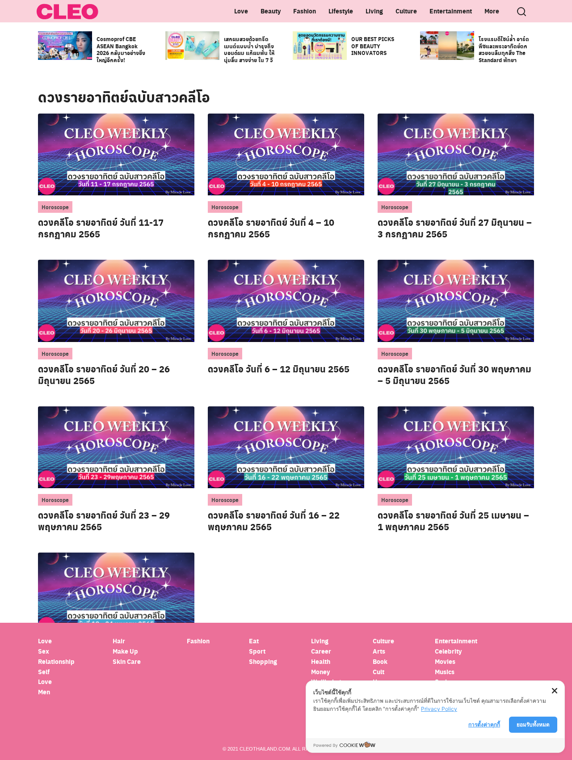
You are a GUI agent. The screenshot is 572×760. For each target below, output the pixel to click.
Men (44, 692)
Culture (406, 11)
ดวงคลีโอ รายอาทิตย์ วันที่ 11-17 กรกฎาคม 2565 (101, 228)
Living (374, 11)
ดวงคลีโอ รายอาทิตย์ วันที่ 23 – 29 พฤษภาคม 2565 (104, 520)
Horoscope (55, 207)
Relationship (56, 661)
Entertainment (450, 11)
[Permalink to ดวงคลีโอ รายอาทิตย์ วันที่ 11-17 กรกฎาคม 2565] (116, 154)
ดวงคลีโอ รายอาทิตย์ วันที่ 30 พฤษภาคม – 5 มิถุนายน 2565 (454, 374)
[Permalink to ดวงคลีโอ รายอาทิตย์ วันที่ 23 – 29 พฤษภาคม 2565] (116, 447)
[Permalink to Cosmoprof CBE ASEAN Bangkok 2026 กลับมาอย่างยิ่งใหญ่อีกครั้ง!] (65, 45)
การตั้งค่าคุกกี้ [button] (484, 724)
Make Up (125, 651)
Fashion (304, 11)
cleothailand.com (265, 749)
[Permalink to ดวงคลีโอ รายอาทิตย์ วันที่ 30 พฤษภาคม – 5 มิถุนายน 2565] (456, 300)
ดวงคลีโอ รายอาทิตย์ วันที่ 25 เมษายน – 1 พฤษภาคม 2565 (453, 520)
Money (320, 671)
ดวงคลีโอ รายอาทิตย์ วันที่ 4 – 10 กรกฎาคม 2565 (271, 228)
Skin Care (127, 661)
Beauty (271, 11)
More (491, 11)
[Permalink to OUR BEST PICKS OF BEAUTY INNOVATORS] (320, 45)
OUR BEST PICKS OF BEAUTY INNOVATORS (372, 46)
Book (380, 661)
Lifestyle (340, 11)
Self (44, 671)
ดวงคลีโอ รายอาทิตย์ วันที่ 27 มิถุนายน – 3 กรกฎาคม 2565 (455, 228)
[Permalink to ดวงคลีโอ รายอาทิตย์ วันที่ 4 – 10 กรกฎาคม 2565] (286, 154)
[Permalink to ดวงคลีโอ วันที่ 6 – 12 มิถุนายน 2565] (286, 300)
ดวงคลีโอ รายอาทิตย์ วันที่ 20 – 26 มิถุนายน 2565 (104, 374)
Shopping (263, 661)
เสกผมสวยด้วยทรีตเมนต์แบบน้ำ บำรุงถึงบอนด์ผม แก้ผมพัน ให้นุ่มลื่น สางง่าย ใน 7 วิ (249, 49)
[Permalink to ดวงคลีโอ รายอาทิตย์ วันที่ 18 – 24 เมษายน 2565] (116, 593)
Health (320, 661)
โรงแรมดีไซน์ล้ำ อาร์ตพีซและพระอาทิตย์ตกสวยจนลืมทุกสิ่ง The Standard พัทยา (504, 49)
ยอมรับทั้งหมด (533, 724)
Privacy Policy (439, 708)
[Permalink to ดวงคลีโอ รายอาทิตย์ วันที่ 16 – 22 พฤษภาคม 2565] (286, 447)
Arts (379, 651)
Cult (379, 671)
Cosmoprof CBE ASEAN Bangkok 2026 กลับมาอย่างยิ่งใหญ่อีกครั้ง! (121, 49)
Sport (257, 651)
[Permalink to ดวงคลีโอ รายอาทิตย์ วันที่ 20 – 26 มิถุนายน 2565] (116, 300)
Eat (254, 641)
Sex (43, 651)
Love (241, 11)
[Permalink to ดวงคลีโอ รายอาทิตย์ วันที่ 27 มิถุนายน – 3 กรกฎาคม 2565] (456, 154)
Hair (119, 641)
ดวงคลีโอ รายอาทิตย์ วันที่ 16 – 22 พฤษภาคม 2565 (274, 520)
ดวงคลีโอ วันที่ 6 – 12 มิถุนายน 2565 (278, 369)
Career (321, 651)
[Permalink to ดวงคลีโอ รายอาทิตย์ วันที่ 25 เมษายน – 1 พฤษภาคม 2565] (456, 447)
